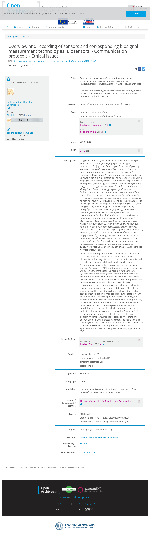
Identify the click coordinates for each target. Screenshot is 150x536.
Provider (71, 437)
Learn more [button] (78, 13)
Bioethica (11, 115)
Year (73, 149)
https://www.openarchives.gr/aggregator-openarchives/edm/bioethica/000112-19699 (54, 61)
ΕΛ (137, 27)
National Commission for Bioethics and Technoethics (106, 401)
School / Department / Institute (69, 403)
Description (70, 160)
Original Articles (88, 452)
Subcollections (68, 452)
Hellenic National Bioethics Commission (20, 103)
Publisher (71, 389)
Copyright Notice (92, 504)
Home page (12, 36)
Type (73, 112)
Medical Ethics (87, 344)
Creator (72, 104)
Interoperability (56, 27)
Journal (72, 373)
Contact (128, 27)
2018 (83, 150)
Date (73, 141)
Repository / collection (69, 445)
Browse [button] (35, 27)
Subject (72, 354)
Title (73, 78)
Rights (72, 429)
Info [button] (88, 27)
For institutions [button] (107, 27)
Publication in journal (90, 125)
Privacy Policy (65, 504)
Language (71, 381)
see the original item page (20, 132)
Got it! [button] (136, 13)
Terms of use (78, 504)
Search (20, 27)
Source (72, 413)
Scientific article (88, 131)
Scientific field (68, 339)
